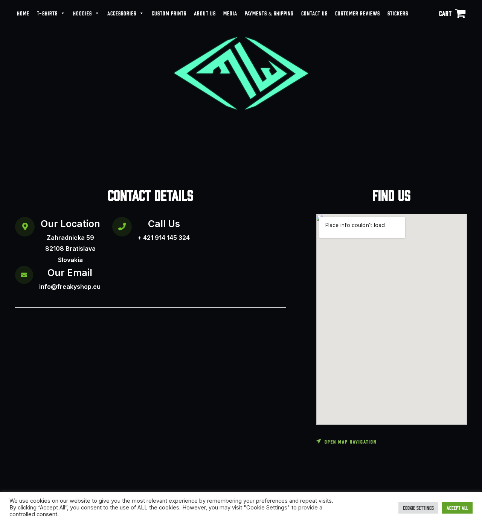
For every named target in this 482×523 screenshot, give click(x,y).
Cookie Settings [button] (418, 508)
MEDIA (230, 13)
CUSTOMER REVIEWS (357, 13)
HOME (23, 13)
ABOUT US (205, 13)
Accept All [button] (457, 508)
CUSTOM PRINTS (169, 13)
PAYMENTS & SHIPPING (269, 13)
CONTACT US (314, 13)
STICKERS (397, 13)
